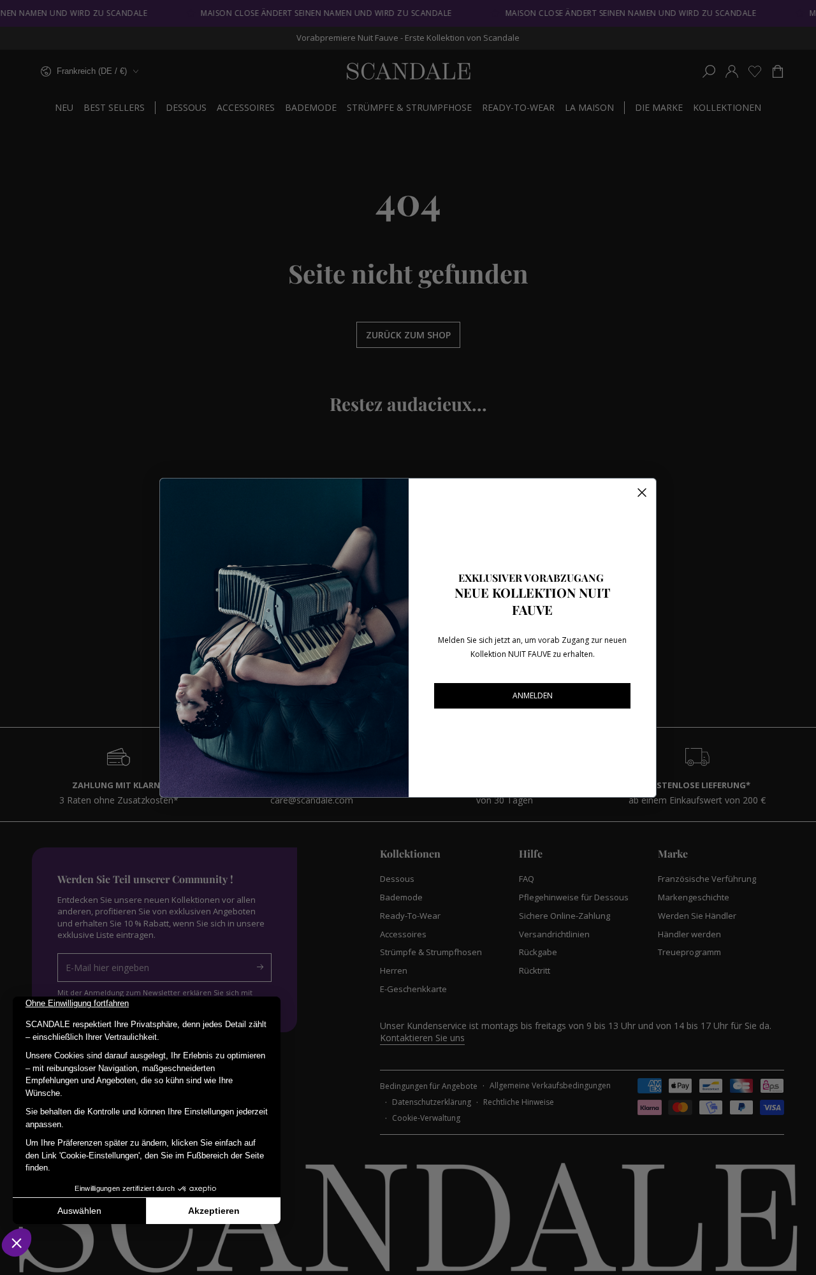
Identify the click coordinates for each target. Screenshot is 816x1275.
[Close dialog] (642, 492)
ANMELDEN (533, 695)
